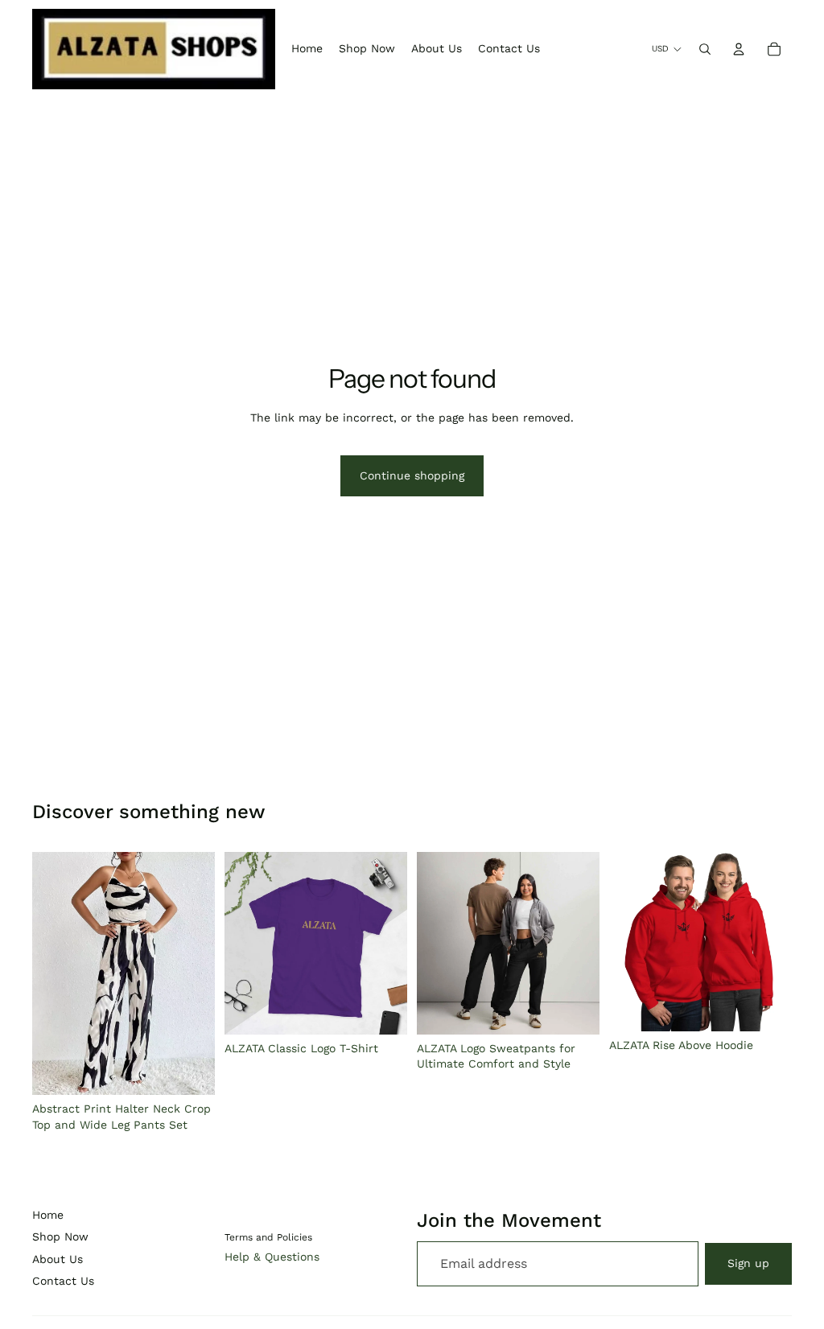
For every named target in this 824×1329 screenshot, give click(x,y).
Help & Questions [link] (272, 1256)
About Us (57, 1259)
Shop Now (60, 1236)
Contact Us (63, 1280)
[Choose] (189, 1070)
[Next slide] (197, 973)
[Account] (738, 49)
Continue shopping (412, 475)
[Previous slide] (50, 973)
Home (48, 1214)
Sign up (748, 1263)
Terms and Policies (268, 1237)
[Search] (705, 49)
